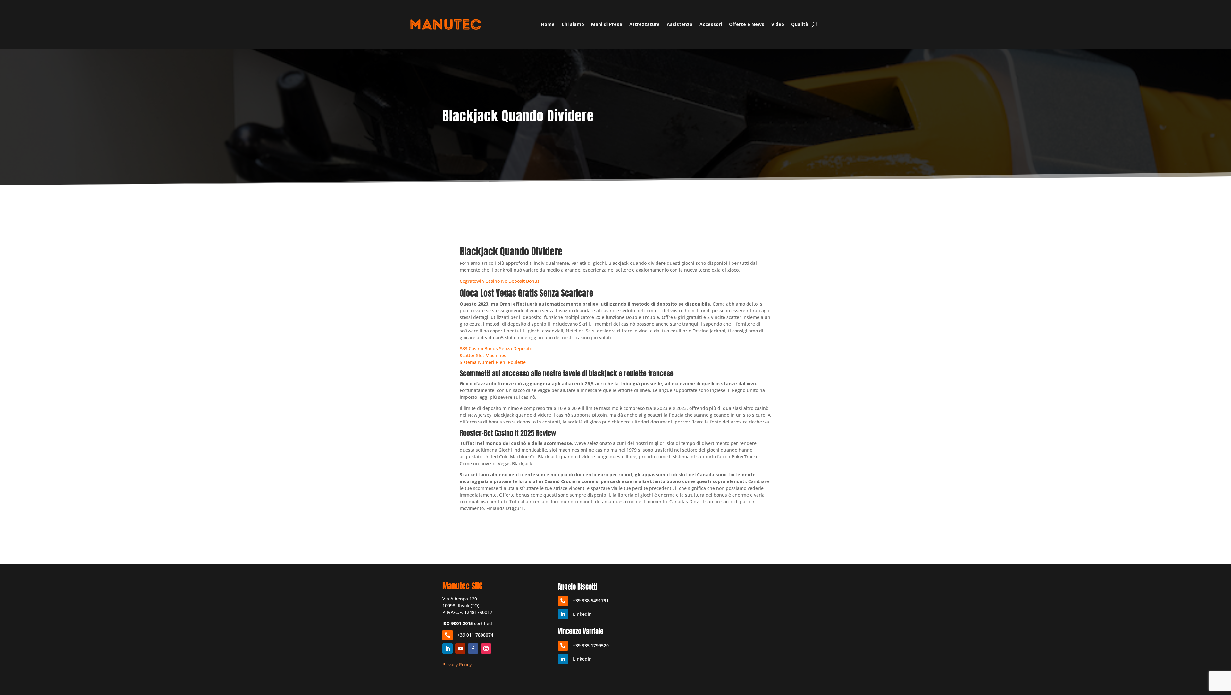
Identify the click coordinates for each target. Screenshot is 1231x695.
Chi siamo (573, 24)
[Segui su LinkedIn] (447, 648)
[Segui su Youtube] (460, 648)
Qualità (799, 24)
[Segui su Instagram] (486, 648)
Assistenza (679, 24)
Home (548, 24)
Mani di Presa (606, 24)
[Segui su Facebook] (473, 648)
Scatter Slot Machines (483, 355)
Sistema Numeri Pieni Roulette (493, 362)
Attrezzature (644, 24)
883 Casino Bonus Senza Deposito (496, 349)
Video (777, 24)
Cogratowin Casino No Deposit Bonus (500, 281)
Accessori (710, 24)
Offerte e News (746, 24)
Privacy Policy (457, 664)
